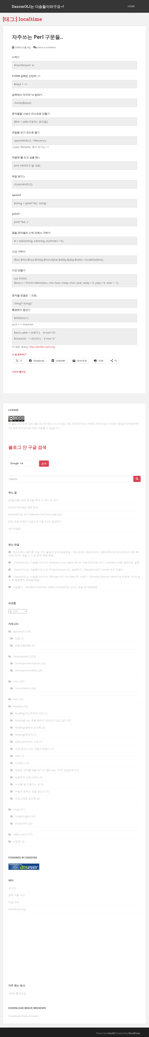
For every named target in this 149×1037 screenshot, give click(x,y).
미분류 (17, 841)
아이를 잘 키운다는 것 (27, 784)
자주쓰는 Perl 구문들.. (37, 36)
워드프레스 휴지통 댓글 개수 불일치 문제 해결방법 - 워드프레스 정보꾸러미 (56, 552)
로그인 (12, 888)
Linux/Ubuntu (23, 688)
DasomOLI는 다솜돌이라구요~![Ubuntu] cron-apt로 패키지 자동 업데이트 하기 (58, 562)
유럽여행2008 (23, 645)
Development (21, 656)
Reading (18, 706)
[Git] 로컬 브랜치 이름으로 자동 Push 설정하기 (35, 521)
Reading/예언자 (24, 734)
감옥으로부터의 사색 (27, 741)
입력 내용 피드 (16, 895)
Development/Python (27, 663)
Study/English (23, 816)
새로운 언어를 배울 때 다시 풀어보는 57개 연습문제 (44, 770)
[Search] (137, 479)
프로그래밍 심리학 (25, 798)
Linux (16, 681)
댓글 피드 (13, 902)
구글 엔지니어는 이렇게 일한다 (32, 748)
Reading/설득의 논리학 (28, 727)
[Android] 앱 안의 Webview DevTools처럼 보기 (35, 514)
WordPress (134, 1033)
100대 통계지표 (17, 993)
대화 (17, 756)
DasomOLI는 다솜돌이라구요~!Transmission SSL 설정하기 (47, 569)
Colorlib (111, 1033)
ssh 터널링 (14, 528)
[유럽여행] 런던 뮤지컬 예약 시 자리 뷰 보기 (33, 500)
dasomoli (18, 631)
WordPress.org (17, 909)
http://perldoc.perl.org (42, 346)
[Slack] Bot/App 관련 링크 (23, 507)
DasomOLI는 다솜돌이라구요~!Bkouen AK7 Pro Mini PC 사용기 (50, 576)
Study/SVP (21, 823)
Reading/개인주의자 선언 (29, 713)
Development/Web (26, 670)
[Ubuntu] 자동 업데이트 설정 (123, 562)
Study (16, 809)
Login (131, 6)
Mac (15, 699)
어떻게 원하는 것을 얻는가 (30, 791)
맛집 (17, 638)
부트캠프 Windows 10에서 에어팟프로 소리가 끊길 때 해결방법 (61, 587)
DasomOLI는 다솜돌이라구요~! (38, 6)
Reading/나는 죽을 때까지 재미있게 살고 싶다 (41, 720)
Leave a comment (46, 47)
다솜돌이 (18, 587)
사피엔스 (20, 763)
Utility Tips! (19, 834)
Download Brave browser (23, 1016)
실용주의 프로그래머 (27, 777)
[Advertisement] (74, 949)
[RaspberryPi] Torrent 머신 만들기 (104, 569)
